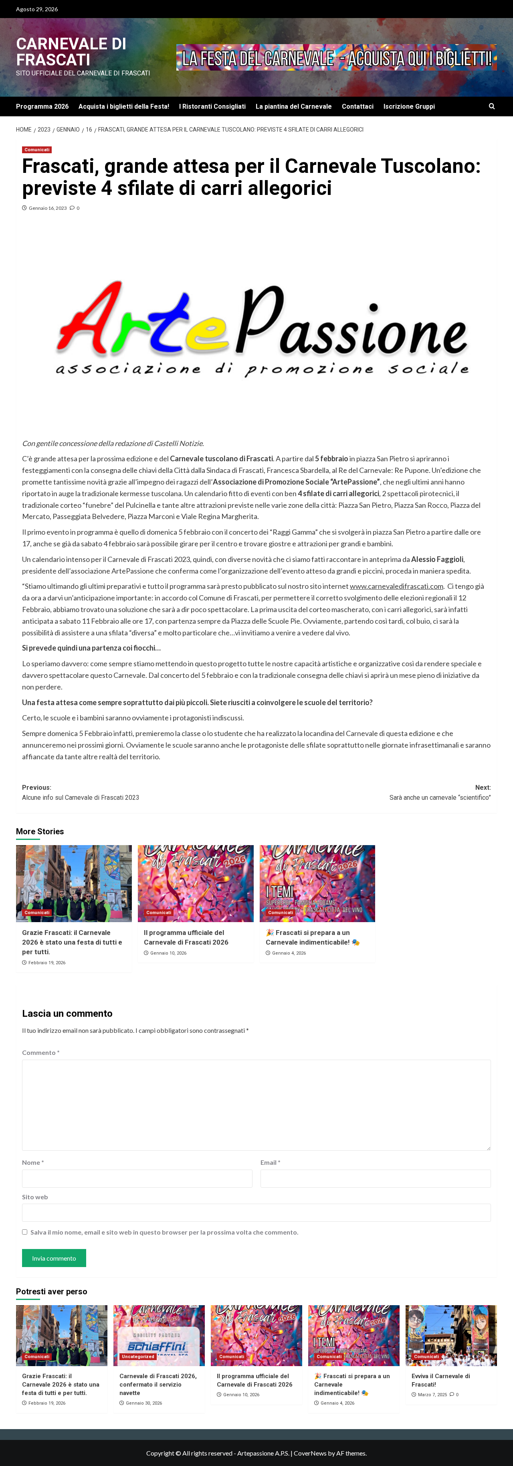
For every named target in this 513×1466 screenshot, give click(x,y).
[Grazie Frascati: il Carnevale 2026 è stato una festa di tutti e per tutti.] (74, 884)
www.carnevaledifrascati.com (396, 586)
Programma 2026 (42, 106)
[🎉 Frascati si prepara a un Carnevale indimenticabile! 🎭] (318, 884)
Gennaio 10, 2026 (168, 953)
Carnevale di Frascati (71, 51)
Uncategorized (138, 1356)
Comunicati (36, 149)
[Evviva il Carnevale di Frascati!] (451, 1335)
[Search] (492, 106)
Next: (440, 793)
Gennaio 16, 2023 (48, 208)
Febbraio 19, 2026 (46, 962)
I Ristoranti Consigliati (212, 106)
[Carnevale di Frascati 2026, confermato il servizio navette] (159, 1335)
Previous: (80, 793)
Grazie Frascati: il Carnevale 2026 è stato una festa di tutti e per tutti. (72, 942)
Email (271, 1162)
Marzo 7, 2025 (432, 1394)
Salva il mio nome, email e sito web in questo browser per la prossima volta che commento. (164, 1232)
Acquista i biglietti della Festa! (124, 106)
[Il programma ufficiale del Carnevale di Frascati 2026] (196, 884)
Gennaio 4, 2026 (289, 953)
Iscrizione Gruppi (409, 106)
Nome (33, 1162)
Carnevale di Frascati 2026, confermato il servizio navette (158, 1385)
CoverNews (310, 1453)
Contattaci (358, 106)
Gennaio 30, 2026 (144, 1403)
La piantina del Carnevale (294, 106)
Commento (41, 1052)
